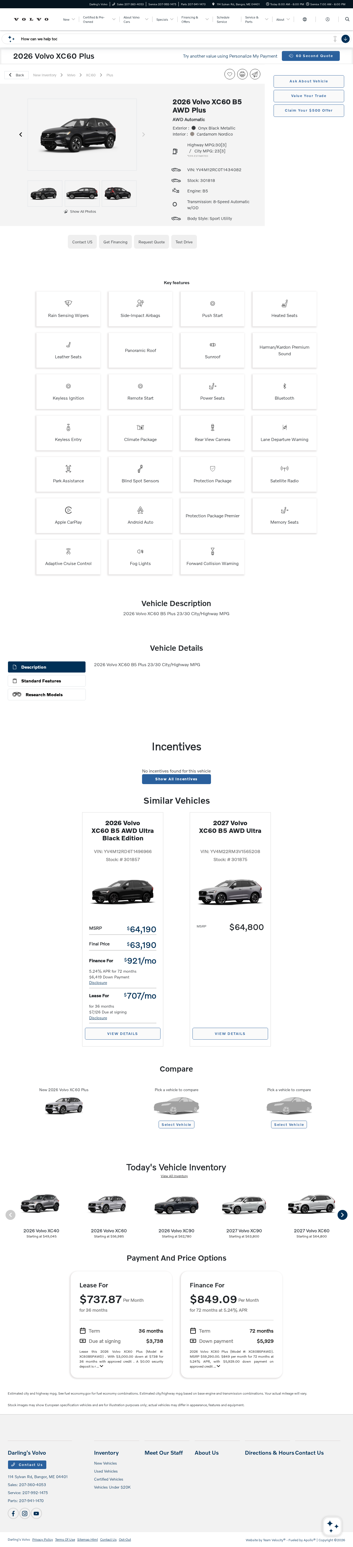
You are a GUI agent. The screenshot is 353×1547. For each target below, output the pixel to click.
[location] (213, 4)
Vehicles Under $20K (112, 1487)
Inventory (106, 1452)
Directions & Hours (269, 1452)
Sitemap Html (87, 1539)
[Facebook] (13, 1513)
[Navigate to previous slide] (21, 134)
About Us (207, 1452)
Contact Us (30, 1464)
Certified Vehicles (108, 1479)
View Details (122, 1033)
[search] (347, 19)
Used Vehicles (106, 1471)
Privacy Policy (42, 1539)
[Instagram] (24, 1513)
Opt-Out (125, 1539)
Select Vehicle (176, 1124)
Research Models (44, 694)
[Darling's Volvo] (33, 18)
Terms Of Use (65, 1539)
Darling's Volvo (19, 1539)
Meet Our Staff (164, 1452)
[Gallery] (82, 135)
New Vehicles (105, 1463)
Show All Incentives (176, 779)
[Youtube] (36, 1513)
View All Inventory (174, 1176)
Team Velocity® (274, 1540)
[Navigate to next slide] (144, 134)
